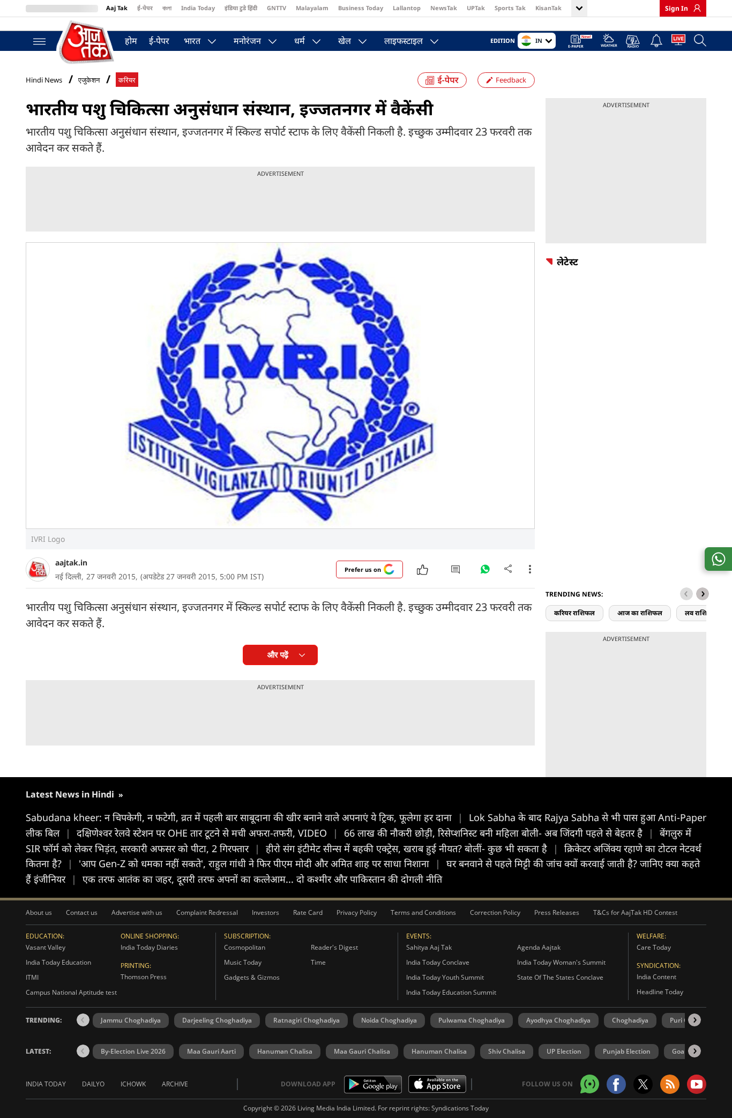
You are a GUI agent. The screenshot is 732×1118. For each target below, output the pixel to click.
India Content (656, 976)
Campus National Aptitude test (71, 992)
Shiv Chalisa (506, 1051)
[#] (485, 571)
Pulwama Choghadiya (471, 1020)
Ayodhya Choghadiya (558, 1020)
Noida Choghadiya (389, 1020)
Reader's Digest (334, 947)
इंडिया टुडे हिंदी (241, 8)
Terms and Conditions (423, 912)
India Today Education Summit (451, 992)
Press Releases (556, 912)
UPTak (476, 8)
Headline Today (660, 991)
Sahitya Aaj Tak (429, 947)
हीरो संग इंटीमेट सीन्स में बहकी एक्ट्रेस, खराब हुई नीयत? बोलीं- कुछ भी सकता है (412, 848)
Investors (265, 912)
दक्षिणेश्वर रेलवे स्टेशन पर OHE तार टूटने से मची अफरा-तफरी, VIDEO (207, 832)
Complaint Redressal (207, 912)
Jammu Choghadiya (131, 1020)
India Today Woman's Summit (561, 962)
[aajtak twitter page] (643, 1084)
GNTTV (276, 8)
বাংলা (166, 8)
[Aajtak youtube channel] (696, 1084)
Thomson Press (144, 976)
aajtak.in (71, 562)
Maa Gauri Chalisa (362, 1051)
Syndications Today (460, 1108)
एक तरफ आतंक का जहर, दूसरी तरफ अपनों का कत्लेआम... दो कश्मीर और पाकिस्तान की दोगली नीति (262, 879)
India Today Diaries (149, 947)
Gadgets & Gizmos (252, 977)
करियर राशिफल (574, 612)
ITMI (32, 977)
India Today (198, 8)
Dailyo (93, 1084)
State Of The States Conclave (560, 977)
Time (318, 962)
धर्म (299, 41)
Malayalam (312, 8)
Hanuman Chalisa (284, 1051)
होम (131, 41)
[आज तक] (87, 42)
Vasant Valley (45, 947)
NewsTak (443, 8)
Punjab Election (627, 1051)
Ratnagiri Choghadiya (306, 1020)
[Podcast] (633, 41)
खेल (344, 41)
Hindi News (44, 80)
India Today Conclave (437, 962)
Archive (175, 1084)
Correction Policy (495, 912)
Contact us (82, 912)
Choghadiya (630, 1020)
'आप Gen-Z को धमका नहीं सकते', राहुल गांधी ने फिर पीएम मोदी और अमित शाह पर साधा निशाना (259, 863)
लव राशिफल (701, 612)
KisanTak (548, 8)
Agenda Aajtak (539, 947)
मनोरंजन (247, 41)
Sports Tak (510, 8)
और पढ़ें (277, 654)
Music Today (243, 962)
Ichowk (133, 1084)
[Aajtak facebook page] (616, 1084)
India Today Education (58, 962)
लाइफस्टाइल (403, 41)
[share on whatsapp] (718, 559)
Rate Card (308, 912)
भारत (192, 41)
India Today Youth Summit (445, 977)
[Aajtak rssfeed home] (669, 1084)
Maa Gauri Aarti (211, 1051)
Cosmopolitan (244, 947)
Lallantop (407, 8)
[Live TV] (678, 41)
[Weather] (609, 42)
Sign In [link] (676, 8)
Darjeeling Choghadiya (217, 1020)
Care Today (654, 947)
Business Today (360, 8)
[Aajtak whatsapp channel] (589, 1084)
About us (39, 912)
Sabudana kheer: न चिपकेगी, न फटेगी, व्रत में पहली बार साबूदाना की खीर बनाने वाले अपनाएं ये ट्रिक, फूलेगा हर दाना (244, 817)
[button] (702, 593)
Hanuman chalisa (439, 1051)
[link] (694, 8)
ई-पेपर (145, 8)
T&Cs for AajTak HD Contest (635, 912)
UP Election (564, 1051)
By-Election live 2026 (133, 1051)
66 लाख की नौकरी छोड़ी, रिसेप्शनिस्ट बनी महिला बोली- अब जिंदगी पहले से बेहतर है (499, 832)
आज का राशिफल (639, 612)
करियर (127, 80)
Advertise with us (136, 912)
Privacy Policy (357, 912)
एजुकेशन (89, 80)
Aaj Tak (117, 8)
